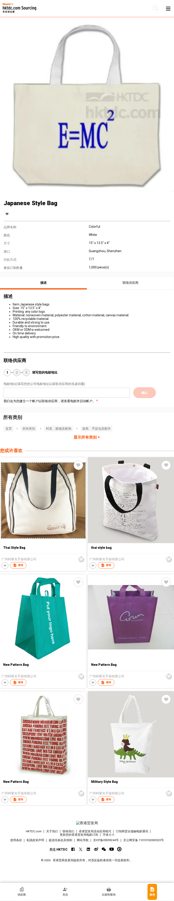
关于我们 (52, 831)
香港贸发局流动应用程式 (95, 831)
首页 (8, 428)
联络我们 (68, 831)
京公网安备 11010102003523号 (143, 840)
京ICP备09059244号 (106, 840)
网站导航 (83, 840)
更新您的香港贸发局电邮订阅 (79, 834)
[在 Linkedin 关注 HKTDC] (88, 849)
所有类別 (28, 428)
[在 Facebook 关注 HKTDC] (73, 849)
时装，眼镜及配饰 (58, 428)
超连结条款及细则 (60, 840)
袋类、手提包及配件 (96, 428)
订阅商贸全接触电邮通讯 (132, 831)
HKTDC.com (34, 831)
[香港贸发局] (87, 823)
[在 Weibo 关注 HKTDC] (96, 849)
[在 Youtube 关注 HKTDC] (111, 849)
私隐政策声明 (35, 840)
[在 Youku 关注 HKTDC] (119, 849)
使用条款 (16, 840)
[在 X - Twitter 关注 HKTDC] (81, 849)
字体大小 (108, 834)
